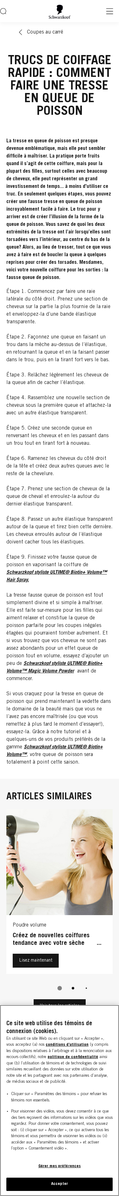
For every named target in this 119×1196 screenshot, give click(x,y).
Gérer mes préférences (59, 1166)
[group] (59, 904)
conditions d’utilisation (67, 1045)
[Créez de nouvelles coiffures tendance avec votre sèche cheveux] (59, 893)
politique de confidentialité (73, 1057)
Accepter (59, 1184)
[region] (59, 1100)
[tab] (59, 988)
